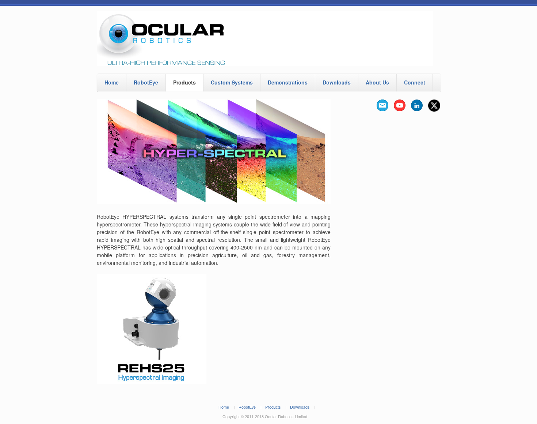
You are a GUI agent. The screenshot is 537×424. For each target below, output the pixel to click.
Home (111, 82)
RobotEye (146, 82)
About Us (377, 82)
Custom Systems (232, 82)
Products (184, 82)
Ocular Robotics (268, 38)
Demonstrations (288, 82)
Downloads (337, 82)
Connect (414, 82)
